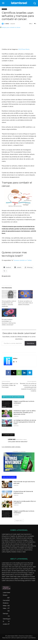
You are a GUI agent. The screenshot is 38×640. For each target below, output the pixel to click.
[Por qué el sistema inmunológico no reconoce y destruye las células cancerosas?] (9, 313)
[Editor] (3, 24)
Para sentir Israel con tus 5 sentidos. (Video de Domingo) (10, 385)
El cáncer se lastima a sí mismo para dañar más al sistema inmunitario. (25, 302)
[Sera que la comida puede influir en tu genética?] (7, 504)
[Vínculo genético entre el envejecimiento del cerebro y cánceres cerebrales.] (9, 294)
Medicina (4, 9)
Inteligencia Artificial (5, 425)
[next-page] (6, 429)
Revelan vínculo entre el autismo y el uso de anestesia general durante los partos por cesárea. (28, 387)
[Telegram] (29, 372)
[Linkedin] (13, 361)
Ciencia (4, 406)
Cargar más (18, 520)
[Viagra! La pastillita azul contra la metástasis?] (7, 404)
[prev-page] (3, 429)
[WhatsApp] (19, 372)
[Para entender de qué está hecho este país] (7, 484)
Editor (7, 23)
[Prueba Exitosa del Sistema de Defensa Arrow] (7, 494)
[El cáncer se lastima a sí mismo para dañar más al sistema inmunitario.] (25, 294)
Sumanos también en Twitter (23, 260)
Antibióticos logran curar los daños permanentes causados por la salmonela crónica (25, 412)
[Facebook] (8, 372)
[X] (16, 361)
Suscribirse (30, 343)
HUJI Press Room (23, 49)
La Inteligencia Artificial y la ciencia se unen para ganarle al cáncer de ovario (25, 421)
